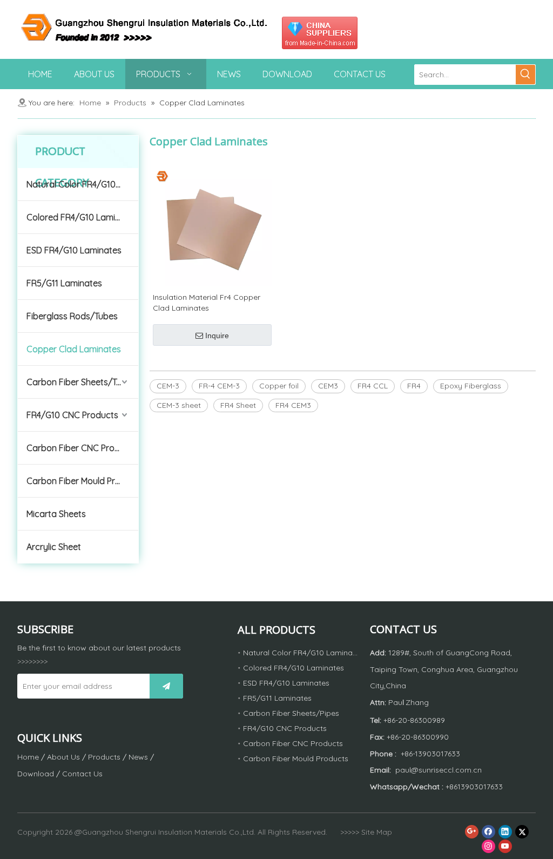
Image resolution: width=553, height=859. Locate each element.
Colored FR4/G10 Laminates (82, 217)
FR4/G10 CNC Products (72, 415)
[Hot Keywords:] (525, 74)
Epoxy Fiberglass (470, 386)
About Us (63, 757)
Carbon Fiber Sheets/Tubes (81, 382)
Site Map (376, 832)
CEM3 (328, 386)
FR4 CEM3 (293, 405)
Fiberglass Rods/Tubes (72, 316)
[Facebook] (488, 831)
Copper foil (279, 386)
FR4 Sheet (238, 405)
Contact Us (82, 774)
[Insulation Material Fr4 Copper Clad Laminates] (212, 226)
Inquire (217, 335)
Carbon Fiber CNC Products (81, 447)
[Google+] (471, 831)
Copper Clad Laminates (73, 349)
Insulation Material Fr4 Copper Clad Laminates (206, 302)
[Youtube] (505, 846)
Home (28, 757)
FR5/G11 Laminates (64, 283)
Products (104, 757)
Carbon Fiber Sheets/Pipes (291, 713)
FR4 (414, 386)
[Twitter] (522, 831)
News (138, 757)
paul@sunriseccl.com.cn (438, 770)
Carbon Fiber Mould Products (82, 480)
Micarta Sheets (56, 513)
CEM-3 (168, 386)
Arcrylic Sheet (53, 546)
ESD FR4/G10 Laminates (74, 250)
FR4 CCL (373, 386)
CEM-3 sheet (179, 405)
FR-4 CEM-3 (219, 386)
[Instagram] (488, 846)
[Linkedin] (505, 831)
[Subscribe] (166, 686)
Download (35, 774)
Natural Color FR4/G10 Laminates (82, 184)
